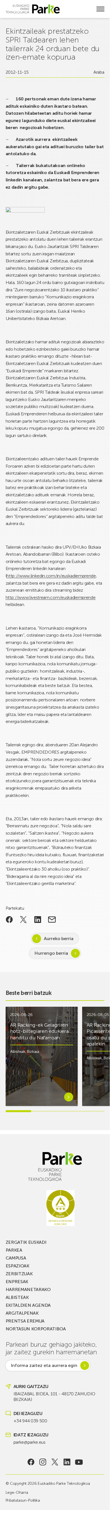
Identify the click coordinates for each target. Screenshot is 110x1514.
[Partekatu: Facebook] (9, 919)
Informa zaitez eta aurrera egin (44, 1365)
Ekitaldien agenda (28, 1305)
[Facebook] (31, 1462)
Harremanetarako (28, 1289)
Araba (98, 72)
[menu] (100, 9)
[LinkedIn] (67, 1462)
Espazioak (17, 1266)
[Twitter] (55, 1462)
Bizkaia (33, 1051)
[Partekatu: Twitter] (23, 919)
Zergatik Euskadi (26, 1242)
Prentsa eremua (25, 1321)
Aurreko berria (58, 938)
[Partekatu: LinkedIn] (38, 919)
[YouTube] (79, 1462)
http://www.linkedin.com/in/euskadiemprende (51, 575)
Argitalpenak (22, 1313)
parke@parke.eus (30, 1442)
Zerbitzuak (19, 1273)
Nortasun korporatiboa (36, 1328)
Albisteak (17, 1051)
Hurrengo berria (51, 953)
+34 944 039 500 (30, 1420)
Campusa (16, 1258)
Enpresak (17, 1281)
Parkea (14, 1250)
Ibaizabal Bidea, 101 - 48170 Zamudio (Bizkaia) (54, 1396)
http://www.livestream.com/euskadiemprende (51, 597)
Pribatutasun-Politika (23, 1500)
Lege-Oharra (17, 1492)
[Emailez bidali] (52, 919)
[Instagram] (43, 1462)
